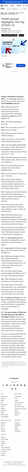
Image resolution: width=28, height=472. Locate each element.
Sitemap (3, 455)
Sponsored (6, 28)
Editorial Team (4, 439)
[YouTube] (21, 385)
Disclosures (4, 451)
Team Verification (5, 447)
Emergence (18, 431)
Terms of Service (18, 462)
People (16, 429)
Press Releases (5, 416)
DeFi (2, 402)
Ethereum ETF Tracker (20, 408)
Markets (3, 408)
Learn (2, 427)
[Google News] (12, 388)
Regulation (4, 410)
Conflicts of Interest (6, 449)
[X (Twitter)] (3, 385)
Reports (3, 425)
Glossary (3, 429)
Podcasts (17, 422)
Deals (2, 400)
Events (16, 427)
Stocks (16, 410)
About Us (3, 437)
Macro (2, 406)
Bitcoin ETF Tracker (20, 406)
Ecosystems (4, 404)
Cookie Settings (11, 463)
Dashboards (18, 396)
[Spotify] (24, 385)
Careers (3, 441)
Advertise (3, 443)
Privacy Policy (8, 462)
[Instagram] (10, 385)
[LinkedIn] (6, 385)
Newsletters (18, 425)
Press (2, 445)
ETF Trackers (18, 404)
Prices (16, 398)
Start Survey (21, 65)
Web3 (2, 412)
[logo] (2, 5)
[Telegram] (17, 385)
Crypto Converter (19, 402)
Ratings (17, 414)
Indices (16, 400)
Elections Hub (4, 414)
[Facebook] (14, 385)
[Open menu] (27, 6)
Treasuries (17, 412)
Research (3, 422)
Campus (3, 431)
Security (3, 453)
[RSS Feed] (15, 388)
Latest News (4, 396)
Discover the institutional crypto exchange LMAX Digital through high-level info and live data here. (14, 2)
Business (3, 398)
